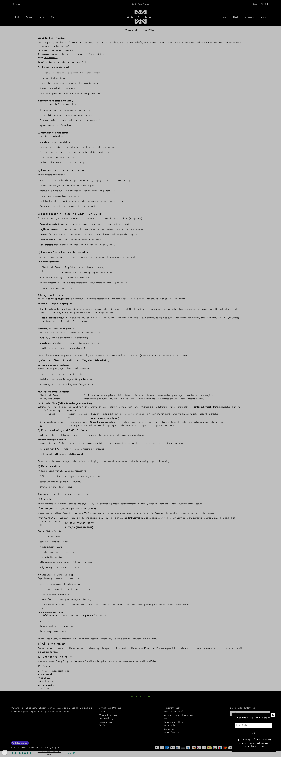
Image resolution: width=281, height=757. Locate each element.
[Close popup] (273, 715)
